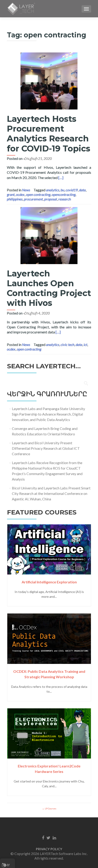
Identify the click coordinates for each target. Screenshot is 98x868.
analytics (52, 190)
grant (11, 194)
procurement (33, 199)
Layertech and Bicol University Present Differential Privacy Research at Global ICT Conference (46, 448)
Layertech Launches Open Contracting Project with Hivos (49, 288)
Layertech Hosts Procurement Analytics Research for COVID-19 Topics (48, 133)
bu (62, 190)
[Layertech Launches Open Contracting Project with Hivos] (49, 235)
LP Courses (50, 808)
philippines (15, 199)
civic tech (67, 344)
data (82, 190)
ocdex (20, 194)
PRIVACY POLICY (49, 849)
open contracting (38, 194)
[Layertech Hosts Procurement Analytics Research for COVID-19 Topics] (49, 80)
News (26, 190)
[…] (60, 177)
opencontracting (63, 194)
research (64, 199)
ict (85, 344)
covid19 (72, 190)
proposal (50, 199)
